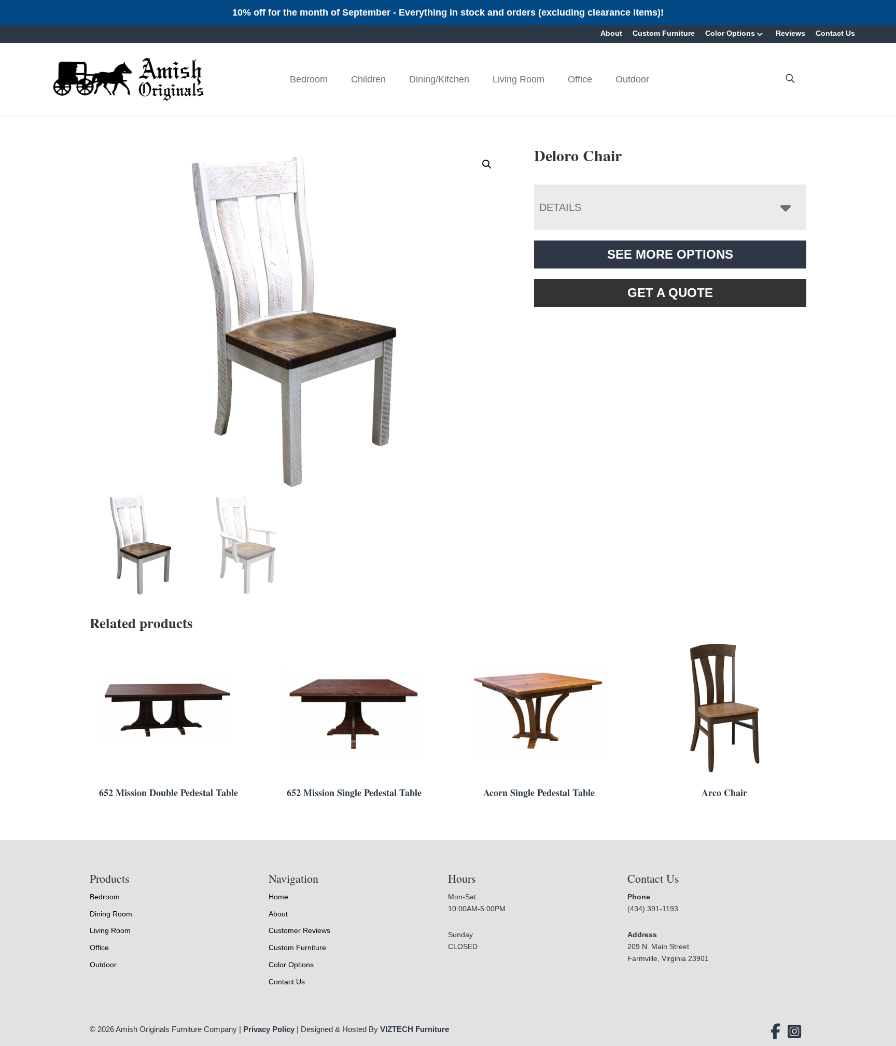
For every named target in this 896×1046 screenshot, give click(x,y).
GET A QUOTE (670, 293)
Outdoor (632, 79)
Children (368, 79)
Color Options (730, 33)
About (611, 33)
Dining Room (111, 914)
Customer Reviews (299, 930)
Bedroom (309, 79)
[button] (487, 164)
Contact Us (835, 33)
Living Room (518, 79)
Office (580, 79)
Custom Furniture (664, 33)
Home (278, 897)
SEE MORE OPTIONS (670, 254)
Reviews (790, 33)
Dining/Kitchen (439, 79)
